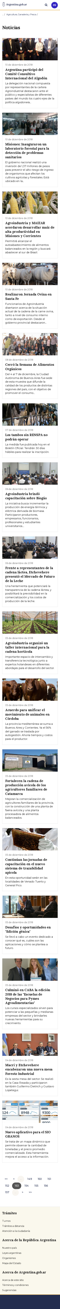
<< (6, 1179)
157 (7, 1192)
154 (26, 1185)
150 (40, 1179)
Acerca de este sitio (13, 1280)
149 (29, 1179)
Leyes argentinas (11, 1253)
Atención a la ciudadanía (16, 1231)
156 (46, 1185)
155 (36, 1185)
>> (30, 1192)
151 (49, 1179)
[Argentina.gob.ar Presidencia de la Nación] (14, 4)
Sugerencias (9, 1290)
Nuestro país (9, 1247)
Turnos (6, 1221)
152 (7, 1185)
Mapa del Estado (11, 1263)
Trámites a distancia (13, 1226)
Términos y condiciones (15, 1285)
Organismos (9, 1258)
